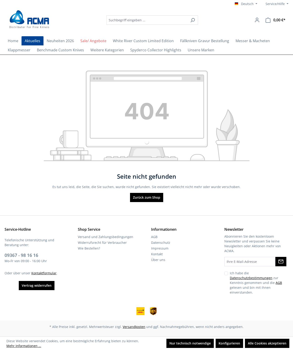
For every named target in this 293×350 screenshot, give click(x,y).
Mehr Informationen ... (23, 346)
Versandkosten (134, 327)
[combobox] (146, 20)
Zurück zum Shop (146, 197)
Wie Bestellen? (89, 248)
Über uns (158, 260)
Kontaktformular (44, 273)
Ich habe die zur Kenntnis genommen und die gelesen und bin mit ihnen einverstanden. (256, 282)
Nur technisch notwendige (190, 343)
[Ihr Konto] (257, 20)
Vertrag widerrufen (37, 285)
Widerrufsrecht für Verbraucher (102, 242)
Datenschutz (160, 242)
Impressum (159, 248)
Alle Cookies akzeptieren (267, 343)
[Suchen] (192, 20)
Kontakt (157, 254)
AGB (154, 237)
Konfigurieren (229, 343)
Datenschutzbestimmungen (251, 278)
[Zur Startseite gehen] (29, 19)
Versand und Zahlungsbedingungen (105, 237)
